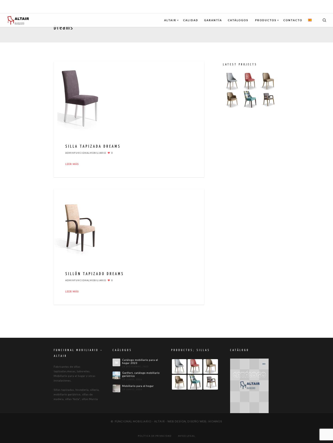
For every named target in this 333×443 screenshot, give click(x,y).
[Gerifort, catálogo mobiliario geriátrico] (116, 375)
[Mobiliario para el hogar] (116, 388)
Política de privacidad (155, 436)
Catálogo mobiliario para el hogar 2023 (140, 362)
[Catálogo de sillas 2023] (249, 385)
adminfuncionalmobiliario (85, 153)
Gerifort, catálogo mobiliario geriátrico (141, 374)
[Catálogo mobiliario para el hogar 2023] (116, 362)
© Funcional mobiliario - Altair (138, 421)
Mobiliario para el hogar (138, 386)
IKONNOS (215, 421)
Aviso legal (186, 436)
